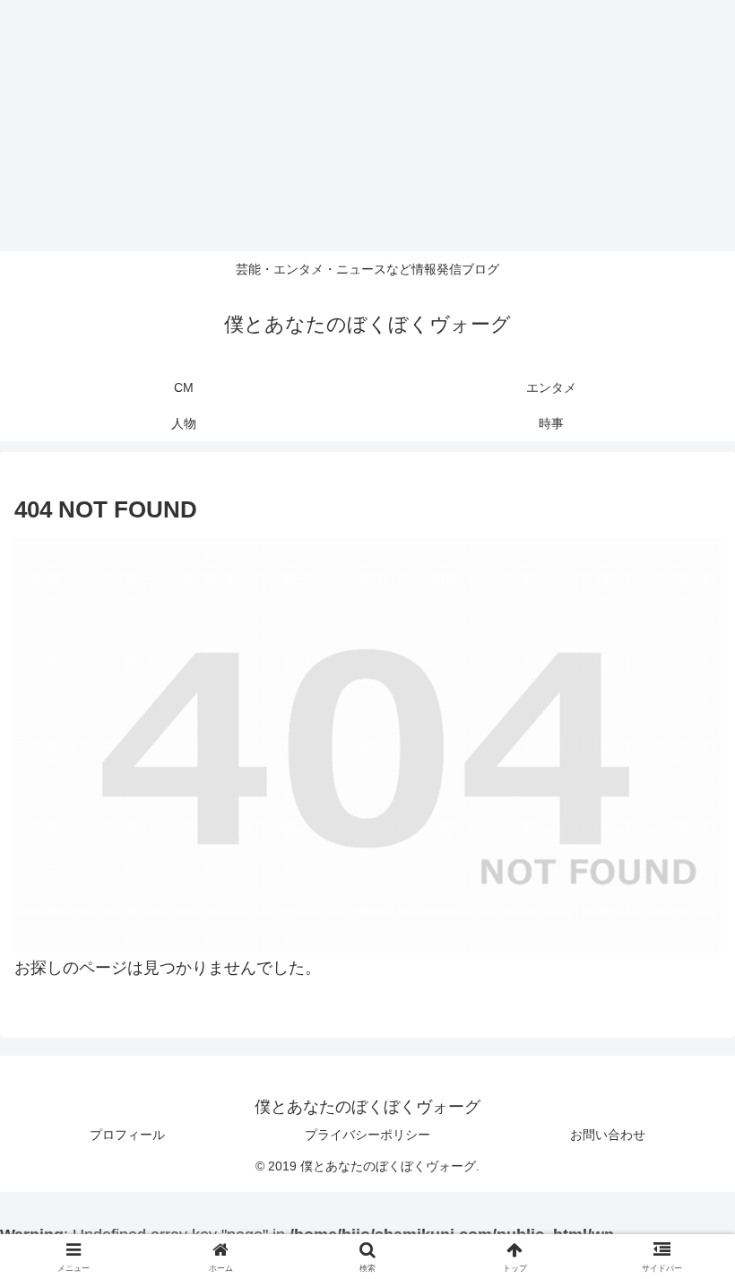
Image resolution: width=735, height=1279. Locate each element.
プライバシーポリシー (367, 1134)
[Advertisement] (367, 125)
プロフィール (127, 1134)
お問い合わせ (607, 1134)
